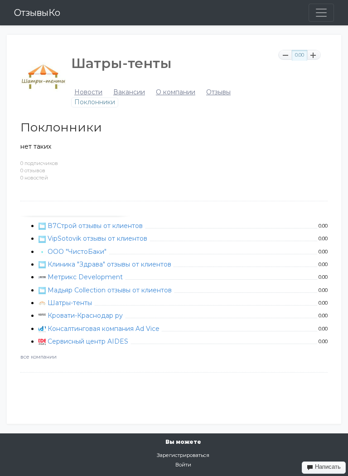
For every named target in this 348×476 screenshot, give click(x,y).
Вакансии (129, 92)
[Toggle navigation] (321, 13)
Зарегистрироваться (183, 455)
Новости (88, 92)
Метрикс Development (85, 277)
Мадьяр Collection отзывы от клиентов (110, 290)
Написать (327, 466)
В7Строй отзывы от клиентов (95, 226)
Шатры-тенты (70, 303)
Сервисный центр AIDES (88, 341)
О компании (175, 92)
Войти (183, 464)
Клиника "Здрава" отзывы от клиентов (109, 264)
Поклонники (94, 102)
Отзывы (218, 92)
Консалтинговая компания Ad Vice (104, 329)
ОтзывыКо (37, 12)
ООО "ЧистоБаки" (77, 252)
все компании (38, 357)
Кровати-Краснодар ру (85, 315)
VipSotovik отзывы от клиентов (97, 238)
